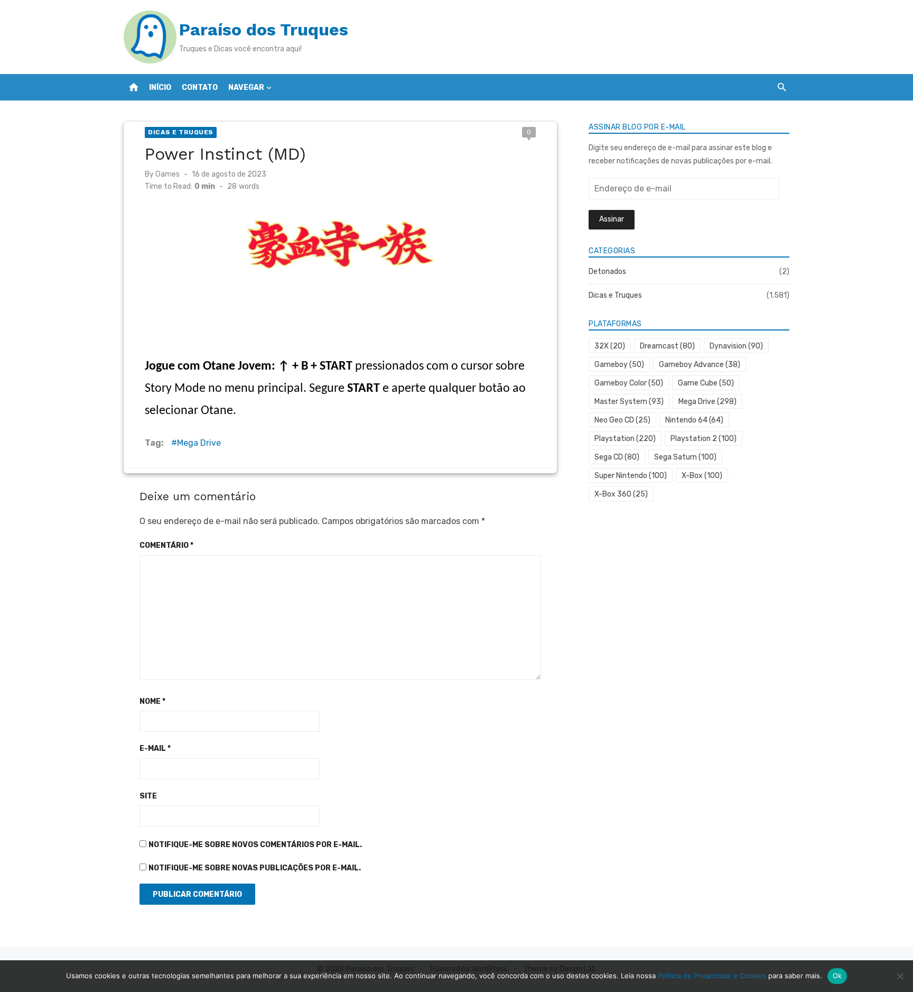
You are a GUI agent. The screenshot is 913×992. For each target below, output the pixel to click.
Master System (629, 401)
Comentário (166, 545)
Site (148, 796)
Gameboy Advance (699, 364)
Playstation (625, 438)
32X (609, 346)
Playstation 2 (703, 438)
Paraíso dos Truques (263, 30)
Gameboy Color (628, 383)
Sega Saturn (685, 457)
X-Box (702, 475)
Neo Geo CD (622, 420)
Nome (152, 701)
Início (160, 87)
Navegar (246, 87)
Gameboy (619, 364)
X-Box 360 (621, 494)
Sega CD (616, 457)
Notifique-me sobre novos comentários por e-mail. (255, 844)
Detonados (607, 271)
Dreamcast (667, 346)
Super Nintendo (630, 475)
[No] (900, 976)
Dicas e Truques (180, 132)
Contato (200, 87)
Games (167, 174)
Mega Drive (199, 443)
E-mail (155, 748)
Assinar (611, 219)
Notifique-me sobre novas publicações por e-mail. (254, 868)
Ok (837, 975)
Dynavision (736, 346)
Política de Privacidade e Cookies (712, 975)
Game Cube (706, 383)
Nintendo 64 (694, 420)
